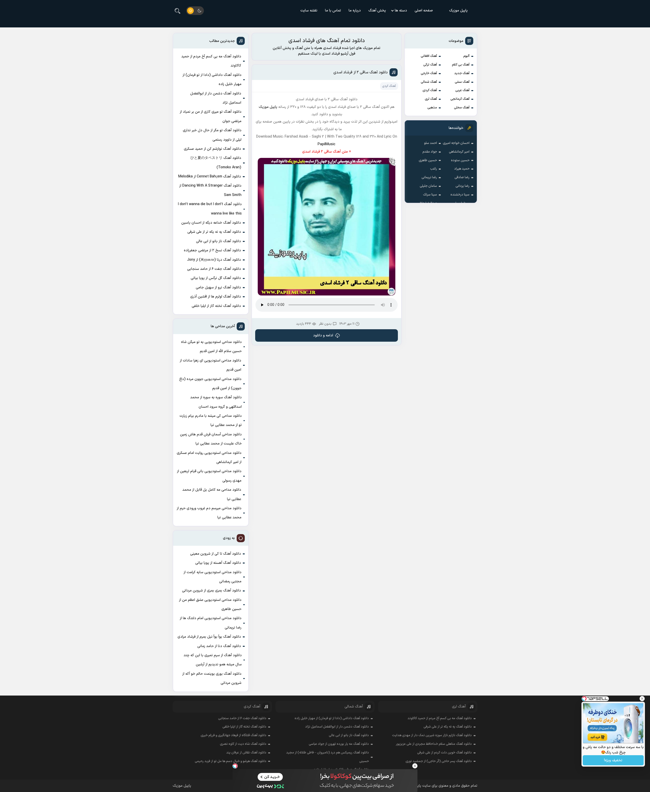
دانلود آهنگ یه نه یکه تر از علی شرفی (214, 232)
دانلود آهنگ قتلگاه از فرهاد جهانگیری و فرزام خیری (233, 735)
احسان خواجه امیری (456, 143)
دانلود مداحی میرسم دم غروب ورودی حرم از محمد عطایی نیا (209, 513)
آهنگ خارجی (429, 73)
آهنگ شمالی (429, 82)
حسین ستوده (460, 160)
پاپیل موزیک (458, 10)
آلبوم (466, 56)
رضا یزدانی (462, 186)
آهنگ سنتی (462, 82)
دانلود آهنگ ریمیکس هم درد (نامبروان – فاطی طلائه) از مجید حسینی (327, 757)
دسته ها (401, 10)
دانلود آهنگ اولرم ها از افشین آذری (215, 296)
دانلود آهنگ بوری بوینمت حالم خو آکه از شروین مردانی (211, 678)
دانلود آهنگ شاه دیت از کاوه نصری (243, 744)
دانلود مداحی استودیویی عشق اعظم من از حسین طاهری (210, 604)
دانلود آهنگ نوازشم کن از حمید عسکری (212, 149)
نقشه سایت (308, 10)
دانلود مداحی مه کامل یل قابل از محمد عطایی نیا (211, 494)
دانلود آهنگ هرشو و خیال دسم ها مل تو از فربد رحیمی (230, 761)
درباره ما (355, 10)
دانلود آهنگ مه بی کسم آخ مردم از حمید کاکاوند (211, 61)
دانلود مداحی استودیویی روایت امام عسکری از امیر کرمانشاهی (209, 457)
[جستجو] (177, 10)
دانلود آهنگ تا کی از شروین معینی (215, 553)
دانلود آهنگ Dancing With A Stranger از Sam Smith (210, 190)
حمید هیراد (461, 168)
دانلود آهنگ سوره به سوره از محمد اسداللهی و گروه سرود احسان (216, 402)
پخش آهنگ (377, 10)
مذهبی (432, 107)
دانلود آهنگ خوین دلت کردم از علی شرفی (444, 752)
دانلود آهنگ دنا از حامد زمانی (219, 646)
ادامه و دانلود (323, 335)
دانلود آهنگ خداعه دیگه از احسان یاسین (211, 222)
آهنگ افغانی (429, 56)
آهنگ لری (431, 99)
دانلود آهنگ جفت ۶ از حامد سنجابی (214, 269)
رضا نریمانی (429, 177)
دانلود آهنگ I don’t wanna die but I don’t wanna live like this (210, 209)
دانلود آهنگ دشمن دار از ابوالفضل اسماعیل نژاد (215, 98)
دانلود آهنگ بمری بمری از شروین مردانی (211, 590)
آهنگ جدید (461, 73)
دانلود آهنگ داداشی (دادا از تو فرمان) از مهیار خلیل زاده (212, 79)
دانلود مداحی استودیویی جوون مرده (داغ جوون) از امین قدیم (210, 383)
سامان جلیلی (428, 186)
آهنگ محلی (461, 107)
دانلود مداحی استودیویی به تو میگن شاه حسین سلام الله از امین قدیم (211, 346)
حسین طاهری (428, 160)
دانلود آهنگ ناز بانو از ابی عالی (218, 241)
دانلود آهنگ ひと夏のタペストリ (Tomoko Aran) (215, 162)
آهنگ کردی (429, 90)
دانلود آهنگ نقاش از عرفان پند (246, 752)
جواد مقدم (429, 151)
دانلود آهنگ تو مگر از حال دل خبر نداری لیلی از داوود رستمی (212, 135)
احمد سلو (430, 143)
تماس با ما (333, 10)
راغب (433, 168)
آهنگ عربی (462, 90)
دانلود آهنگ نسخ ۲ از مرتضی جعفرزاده (212, 250)
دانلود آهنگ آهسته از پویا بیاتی (218, 563)
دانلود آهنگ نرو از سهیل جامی (218, 287)
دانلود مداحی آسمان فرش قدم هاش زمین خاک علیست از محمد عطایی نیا (211, 439)
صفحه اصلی (424, 10)
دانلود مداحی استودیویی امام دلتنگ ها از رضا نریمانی (210, 623)
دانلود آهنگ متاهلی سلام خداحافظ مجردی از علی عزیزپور (434, 744)
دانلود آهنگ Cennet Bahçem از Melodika (209, 176)
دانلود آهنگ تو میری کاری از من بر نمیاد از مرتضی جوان (210, 116)
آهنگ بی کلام (460, 64)
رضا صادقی (461, 177)
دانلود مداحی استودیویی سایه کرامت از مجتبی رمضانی (212, 577)
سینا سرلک (430, 194)
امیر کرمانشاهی (459, 151)
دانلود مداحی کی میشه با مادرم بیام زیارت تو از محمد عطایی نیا (211, 420)
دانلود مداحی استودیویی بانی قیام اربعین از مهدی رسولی (209, 476)
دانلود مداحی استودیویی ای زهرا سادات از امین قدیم (210, 365)
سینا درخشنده (459, 194)
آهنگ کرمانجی (459, 99)
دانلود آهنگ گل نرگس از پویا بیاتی (216, 278)
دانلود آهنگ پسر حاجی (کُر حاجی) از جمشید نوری (438, 761)
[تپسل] (235, 765)
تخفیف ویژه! (613, 760)
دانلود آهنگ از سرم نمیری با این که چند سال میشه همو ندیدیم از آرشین (213, 660)
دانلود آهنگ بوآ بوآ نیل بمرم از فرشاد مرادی (209, 636)
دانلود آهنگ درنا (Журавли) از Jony (214, 259)
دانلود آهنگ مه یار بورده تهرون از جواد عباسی (339, 744)
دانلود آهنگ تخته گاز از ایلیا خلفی (216, 306)
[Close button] (414, 765)
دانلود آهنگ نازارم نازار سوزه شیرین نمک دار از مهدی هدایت (432, 735)
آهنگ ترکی (430, 64)
